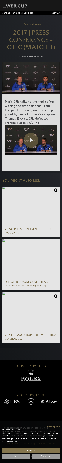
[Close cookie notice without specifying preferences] (58, 423)
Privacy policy (53, 427)
